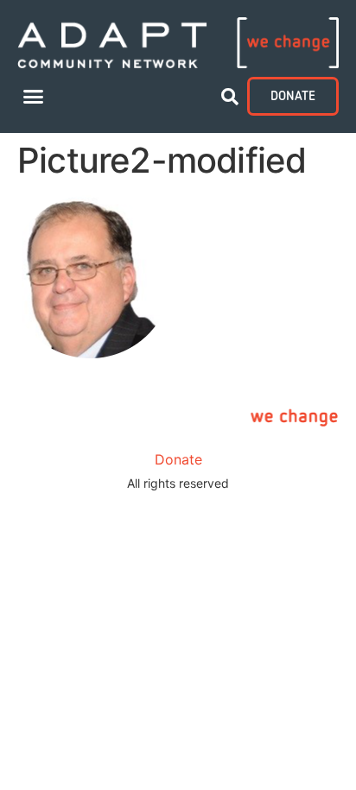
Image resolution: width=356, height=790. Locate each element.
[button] (33, 96)
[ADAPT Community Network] (178, 42)
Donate (178, 459)
